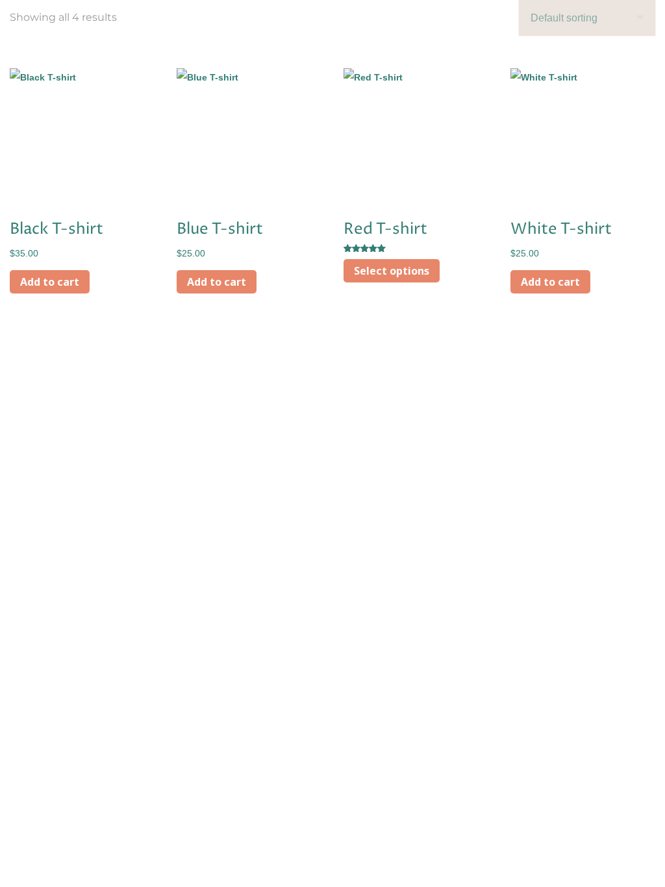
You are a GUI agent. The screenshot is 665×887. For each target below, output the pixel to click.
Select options (391, 271)
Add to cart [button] (49, 282)
